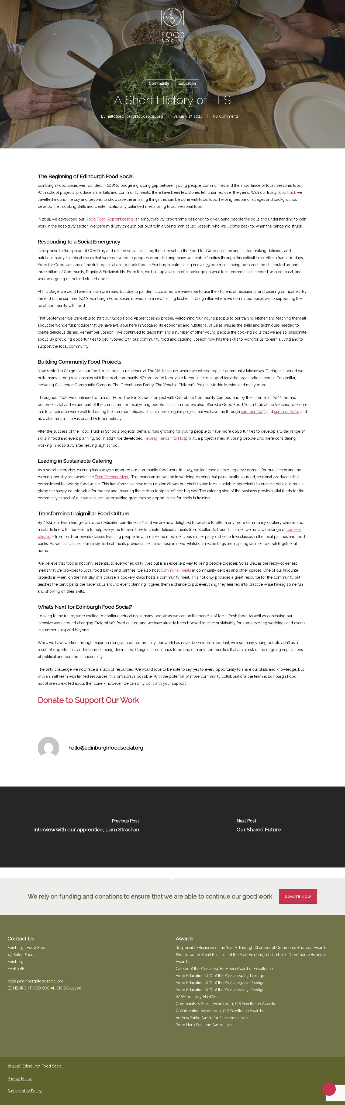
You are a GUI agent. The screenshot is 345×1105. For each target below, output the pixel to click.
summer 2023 (253, 411)
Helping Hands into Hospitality (170, 438)
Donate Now (298, 897)
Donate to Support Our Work (88, 700)
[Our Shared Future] (258, 827)
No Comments (226, 116)
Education (187, 83)
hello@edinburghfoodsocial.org (135, 116)
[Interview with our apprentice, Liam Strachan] (86, 827)
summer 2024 (286, 411)
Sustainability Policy (25, 1091)
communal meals (176, 570)
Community (159, 83)
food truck (287, 192)
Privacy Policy (20, 1078)
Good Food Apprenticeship (109, 219)
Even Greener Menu (112, 477)
